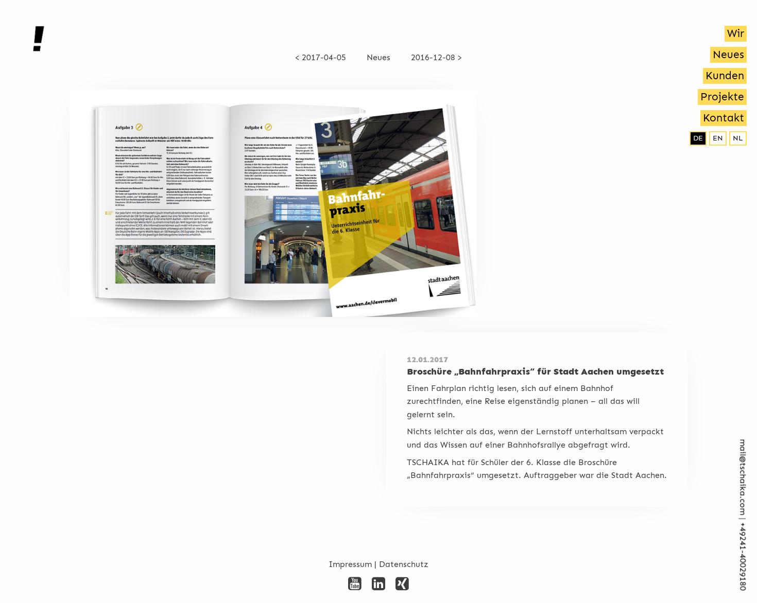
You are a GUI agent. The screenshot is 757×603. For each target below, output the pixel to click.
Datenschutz (403, 564)
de (698, 138)
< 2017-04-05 (320, 57)
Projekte (722, 96)
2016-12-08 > (436, 57)
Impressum (350, 564)
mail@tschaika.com (743, 477)
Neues (728, 54)
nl (738, 138)
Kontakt (723, 118)
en (718, 138)
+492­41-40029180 (743, 557)
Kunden (725, 75)
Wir (735, 33)
